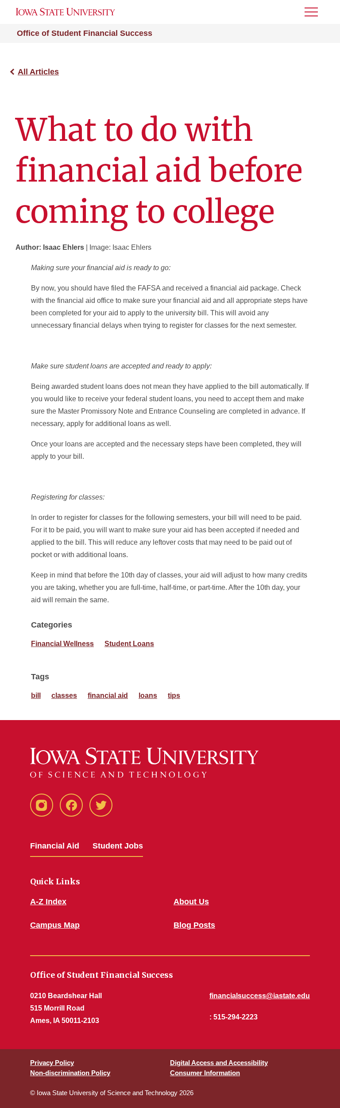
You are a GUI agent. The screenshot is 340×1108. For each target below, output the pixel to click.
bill (36, 695)
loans (148, 695)
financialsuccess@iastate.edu (259, 996)
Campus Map (55, 925)
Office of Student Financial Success (84, 33)
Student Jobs (118, 845)
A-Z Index (48, 901)
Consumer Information (205, 1073)
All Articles (38, 71)
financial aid (108, 695)
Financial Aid (54, 845)
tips (174, 695)
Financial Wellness (62, 643)
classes (64, 695)
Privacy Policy (52, 1062)
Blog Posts (194, 925)
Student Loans (129, 643)
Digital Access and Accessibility (219, 1062)
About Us (191, 901)
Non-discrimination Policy (70, 1073)
